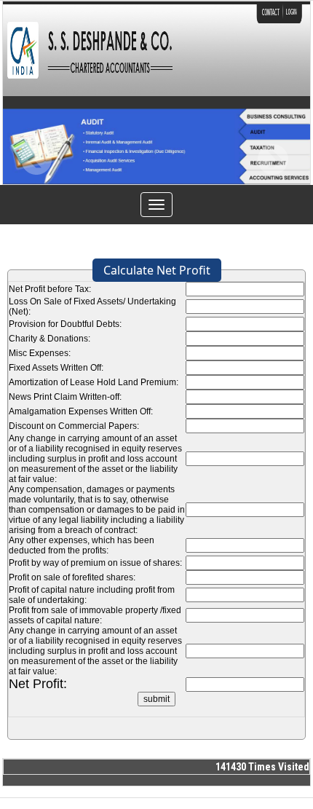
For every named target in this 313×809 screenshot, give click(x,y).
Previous (36, 159)
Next (272, 159)
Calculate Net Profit (156, 270)
